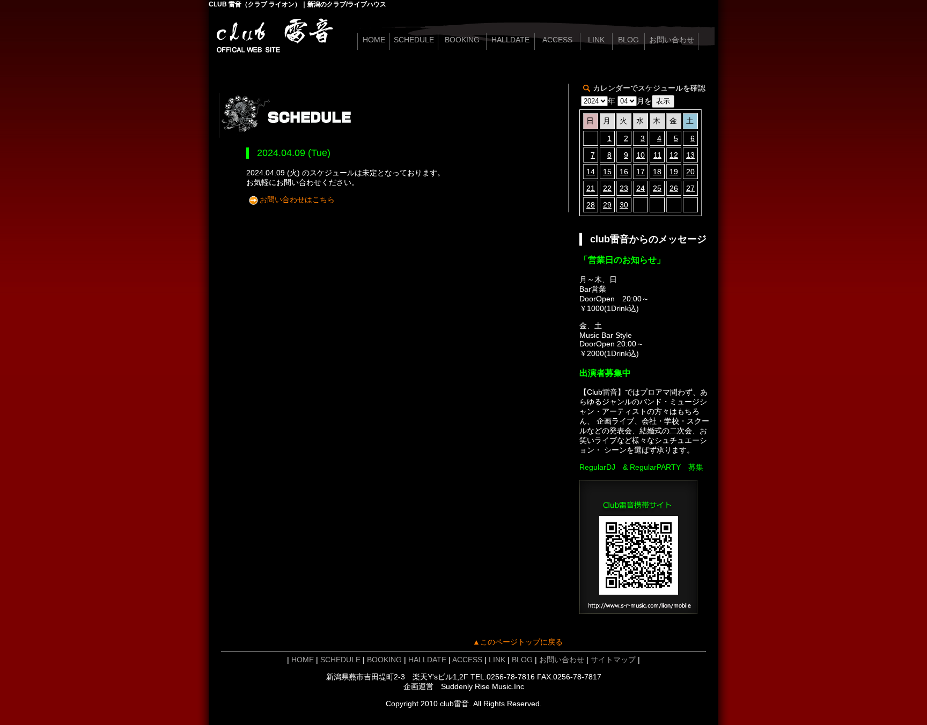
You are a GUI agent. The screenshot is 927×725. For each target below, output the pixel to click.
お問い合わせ (671, 39)
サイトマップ (613, 659)
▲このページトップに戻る (518, 642)
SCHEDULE (414, 39)
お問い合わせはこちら (297, 199)
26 (674, 188)
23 (624, 188)
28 (590, 205)
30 (624, 205)
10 (640, 155)
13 (690, 155)
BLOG (628, 39)
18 (657, 171)
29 (607, 205)
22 (607, 188)
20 (690, 171)
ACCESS (557, 39)
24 (640, 188)
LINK (596, 39)
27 (690, 188)
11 (657, 155)
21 (590, 188)
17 (640, 171)
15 (607, 171)
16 (624, 171)
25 (657, 188)
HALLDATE (510, 39)
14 (590, 171)
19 (674, 171)
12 (674, 155)
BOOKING (462, 39)
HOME (374, 39)
